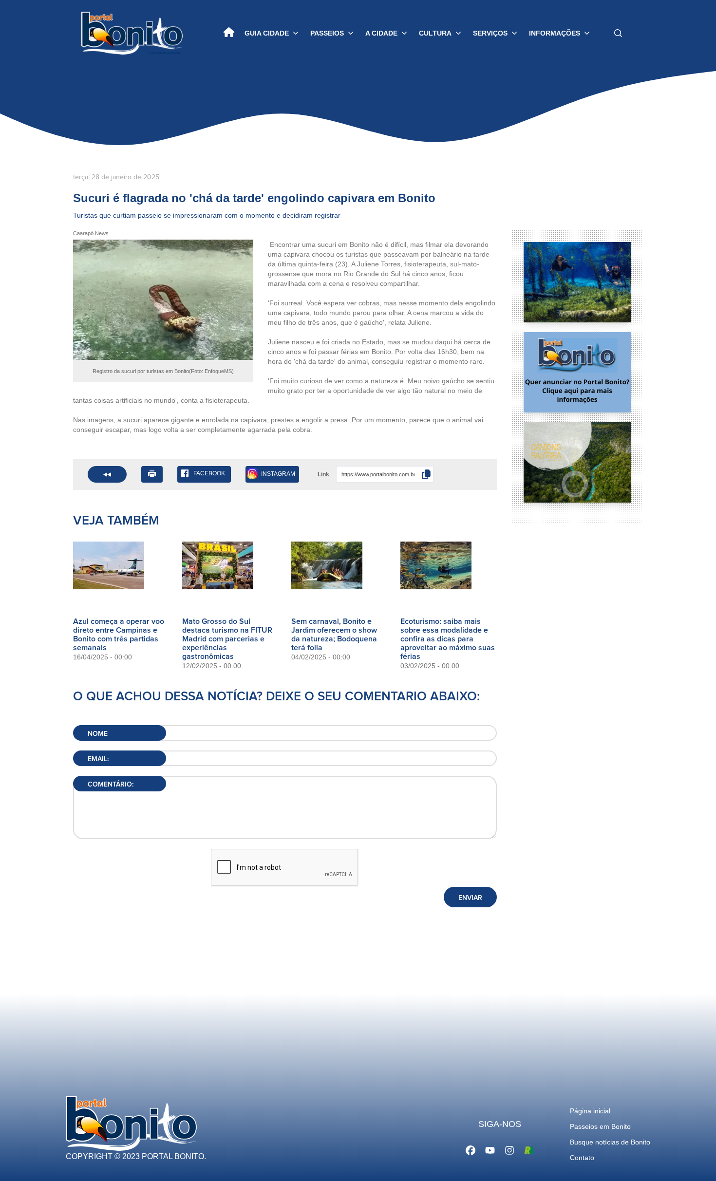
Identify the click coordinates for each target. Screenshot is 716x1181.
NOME (98, 734)
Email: (98, 759)
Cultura (435, 33)
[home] (229, 33)
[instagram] (509, 1149)
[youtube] (490, 1149)
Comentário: (110, 784)
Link (323, 474)
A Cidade (381, 33)
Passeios (327, 33)
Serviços (490, 33)
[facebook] (470, 1149)
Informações (554, 33)
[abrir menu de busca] (618, 33)
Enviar (470, 898)
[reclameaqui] (529, 1149)
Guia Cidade (267, 33)
